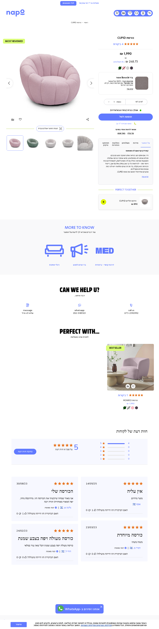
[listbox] (125, 68)
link (126, 202)
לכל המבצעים (68, 3)
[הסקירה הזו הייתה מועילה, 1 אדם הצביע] (95, 510)
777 (15, 41)
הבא (92, 83)
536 (116, 348)
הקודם (8, 83)
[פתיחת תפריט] (149, 13)
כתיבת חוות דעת (25, 451)
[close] (101, 607)
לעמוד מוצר (130, 378)
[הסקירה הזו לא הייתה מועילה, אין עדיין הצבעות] (89, 510)
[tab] (146, 144)
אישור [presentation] (19, 624)
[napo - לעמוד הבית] (15, 16)
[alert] (79, 608)
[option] (131, 68)
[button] (143, 13)
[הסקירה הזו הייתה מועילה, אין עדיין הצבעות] (95, 554)
